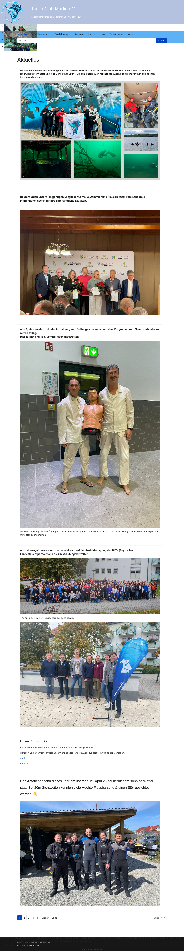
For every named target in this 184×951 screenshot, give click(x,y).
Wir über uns (39, 34)
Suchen (161, 40)
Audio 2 (24, 763)
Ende (54, 917)
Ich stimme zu (9, 945)
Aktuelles (22, 34)
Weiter (45, 917)
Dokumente (116, 34)
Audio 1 (24, 758)
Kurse (91, 34)
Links (102, 34)
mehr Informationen (92, 949)
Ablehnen (25, 945)
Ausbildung (61, 34)
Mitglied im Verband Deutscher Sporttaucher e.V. (56, 16)
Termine (79, 34)
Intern (130, 34)
